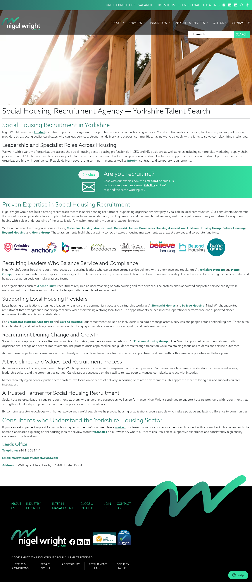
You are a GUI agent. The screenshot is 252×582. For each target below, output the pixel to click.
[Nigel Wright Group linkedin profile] (87, 542)
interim (132, 161)
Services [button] (136, 23)
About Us (16, 506)
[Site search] (242, 5)
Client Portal (189, 5)
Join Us (107, 506)
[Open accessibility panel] (248, 5)
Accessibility (71, 564)
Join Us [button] (219, 23)
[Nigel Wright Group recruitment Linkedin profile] (80, 542)
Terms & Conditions (20, 566)
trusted (39, 132)
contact (120, 427)
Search (242, 34)
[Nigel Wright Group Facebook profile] (72, 542)
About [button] (116, 23)
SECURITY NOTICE (123, 566)
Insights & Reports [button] (190, 23)
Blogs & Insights (87, 506)
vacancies (100, 432)
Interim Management (62, 506)
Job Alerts (211, 5)
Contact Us (241, 23)
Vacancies (146, 5)
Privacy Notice (45, 566)
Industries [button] (159, 23)
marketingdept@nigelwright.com (34, 458)
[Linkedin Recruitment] (236, 5)
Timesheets (166, 5)
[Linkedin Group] (230, 5)
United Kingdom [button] (119, 5)
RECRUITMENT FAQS (98, 566)
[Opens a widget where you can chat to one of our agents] (238, 575)
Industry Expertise (33, 506)
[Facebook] (224, 5)
